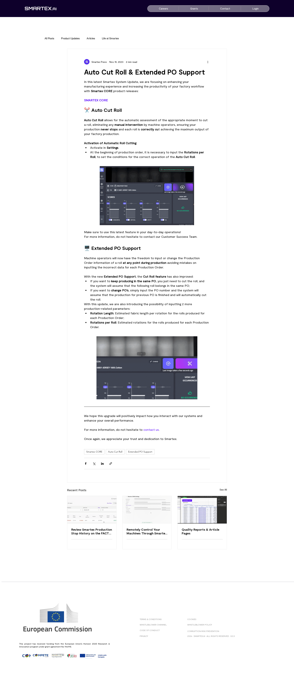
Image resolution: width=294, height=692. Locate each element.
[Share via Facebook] (85, 463)
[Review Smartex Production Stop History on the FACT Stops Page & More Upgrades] (91, 510)
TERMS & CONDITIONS (151, 619)
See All (223, 489)
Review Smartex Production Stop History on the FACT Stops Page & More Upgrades (91, 531)
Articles (91, 38)
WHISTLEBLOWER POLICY (199, 624)
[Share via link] (110, 463)
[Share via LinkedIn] (102, 463)
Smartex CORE (94, 451)
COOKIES (191, 619)
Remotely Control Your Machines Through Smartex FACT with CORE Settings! (147, 531)
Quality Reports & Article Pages (200, 531)
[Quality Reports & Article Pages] (202, 510)
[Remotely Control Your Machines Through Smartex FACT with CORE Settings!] (147, 510)
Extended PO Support (140, 451)
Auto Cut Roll (115, 451)
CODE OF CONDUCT (150, 630)
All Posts (49, 38)
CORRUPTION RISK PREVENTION (203, 631)
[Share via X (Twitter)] (94, 463)
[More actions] (208, 62)
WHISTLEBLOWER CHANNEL (153, 624)
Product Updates (70, 38)
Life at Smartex (110, 38)
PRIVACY (144, 636)
